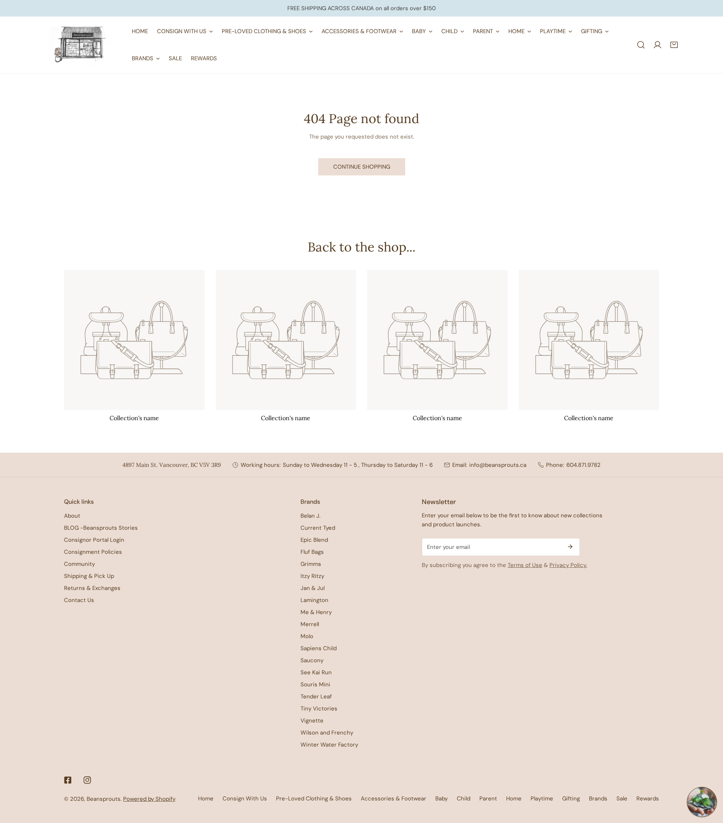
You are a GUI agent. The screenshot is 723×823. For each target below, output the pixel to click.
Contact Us (79, 600)
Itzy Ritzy (312, 576)
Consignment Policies (93, 552)
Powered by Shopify (149, 799)
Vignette (311, 720)
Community (79, 564)
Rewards (647, 798)
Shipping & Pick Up (89, 576)
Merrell (309, 624)
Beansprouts (103, 799)
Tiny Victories (318, 708)
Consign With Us (245, 798)
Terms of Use (525, 565)
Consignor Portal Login (94, 540)
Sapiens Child (318, 648)
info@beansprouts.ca (497, 465)
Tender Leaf (316, 696)
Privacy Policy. (568, 565)
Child (463, 798)
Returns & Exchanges (92, 588)
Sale (621, 798)
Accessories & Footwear (393, 798)
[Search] (641, 45)
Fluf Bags (312, 552)
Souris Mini (315, 684)
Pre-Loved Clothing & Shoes (314, 798)
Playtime (542, 798)
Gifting (571, 798)
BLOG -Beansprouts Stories (101, 528)
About (72, 516)
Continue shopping (361, 167)
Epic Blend (314, 540)
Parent (488, 798)
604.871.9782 (583, 465)
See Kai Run (316, 672)
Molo (306, 636)
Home (206, 798)
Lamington (314, 600)
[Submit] (570, 546)
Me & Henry (316, 612)
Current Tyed (317, 528)
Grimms (310, 564)
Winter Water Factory (329, 744)
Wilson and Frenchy (326, 732)
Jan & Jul (312, 588)
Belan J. (310, 516)
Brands (598, 798)
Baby (441, 798)
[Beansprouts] (82, 44)
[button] (674, 45)
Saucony (311, 660)
